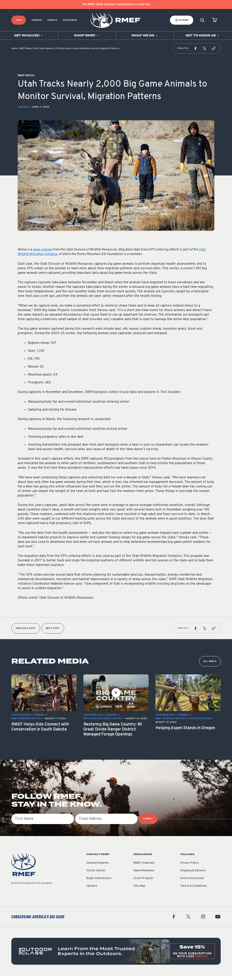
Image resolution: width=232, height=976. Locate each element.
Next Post (53, 628)
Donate (37, 20)
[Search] (202, 20)
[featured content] (116, 951)
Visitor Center (96, 870)
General (23, 107)
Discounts (70, 20)
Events (52, 20)
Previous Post (26, 628)
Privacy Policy (189, 863)
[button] (195, 48)
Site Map (139, 886)
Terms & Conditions (193, 886)
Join (19, 20)
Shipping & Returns (193, 870)
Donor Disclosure (192, 878)
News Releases (143, 870)
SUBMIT (148, 818)
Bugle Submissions (98, 878)
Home (14, 48)
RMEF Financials (144, 863)
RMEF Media (25, 48)
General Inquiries (97, 863)
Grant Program (143, 878)
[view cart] (214, 20)
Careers (91, 886)
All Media (210, 661)
